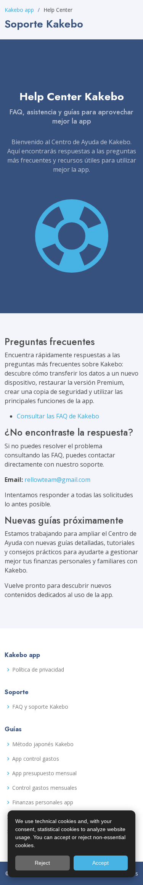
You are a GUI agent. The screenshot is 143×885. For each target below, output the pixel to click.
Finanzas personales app (42, 802)
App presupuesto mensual (44, 773)
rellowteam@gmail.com (57, 479)
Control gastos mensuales (44, 788)
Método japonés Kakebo (43, 744)
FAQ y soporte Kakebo (40, 706)
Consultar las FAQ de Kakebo (58, 416)
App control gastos (35, 758)
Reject (42, 863)
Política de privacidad (38, 669)
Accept (100, 863)
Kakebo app (19, 9)
